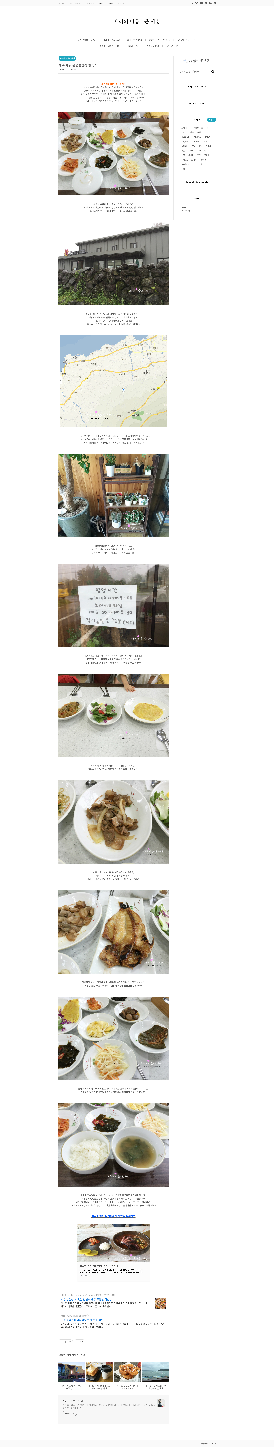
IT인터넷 (132, 45)
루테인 (207, 136)
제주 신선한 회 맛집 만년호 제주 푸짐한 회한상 (86, 1299)
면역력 (208, 146)
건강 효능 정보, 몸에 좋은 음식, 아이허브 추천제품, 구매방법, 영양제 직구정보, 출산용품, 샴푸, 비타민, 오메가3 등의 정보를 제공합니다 (109, 1406)
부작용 (204, 141)
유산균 (191, 155)
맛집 (195, 164)
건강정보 (152, 45)
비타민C (184, 159)
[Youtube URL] (201, 3)
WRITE (121, 3)
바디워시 (202, 150)
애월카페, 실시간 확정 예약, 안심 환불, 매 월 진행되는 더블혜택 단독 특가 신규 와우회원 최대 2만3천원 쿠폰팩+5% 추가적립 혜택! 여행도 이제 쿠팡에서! (112, 1325)
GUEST (101, 3)
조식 (199, 155)
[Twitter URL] (197, 3)
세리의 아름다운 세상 (137, 21)
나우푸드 (191, 150)
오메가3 (194, 159)
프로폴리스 (185, 164)
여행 (199, 132)
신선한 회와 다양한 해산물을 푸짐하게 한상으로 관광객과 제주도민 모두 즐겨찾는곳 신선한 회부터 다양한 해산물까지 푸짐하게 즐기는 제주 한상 (104, 1304)
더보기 (211, 119)
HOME (61, 3)
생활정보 (172, 45)
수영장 (203, 164)
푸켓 (183, 150)
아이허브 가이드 (109, 45)
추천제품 (184, 141)
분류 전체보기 (87, 39)
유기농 (203, 159)
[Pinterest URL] (210, 3)
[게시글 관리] (70, 1342)
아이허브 (195, 141)
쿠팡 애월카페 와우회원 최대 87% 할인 (82, 1320)
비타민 (184, 168)
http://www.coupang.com (73, 1316)
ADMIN (111, 3)
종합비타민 (198, 127)
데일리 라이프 (111, 39)
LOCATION (89, 3)
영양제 (206, 155)
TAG (70, 3)
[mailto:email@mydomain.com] (215, 3)
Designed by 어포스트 (208, 1443)
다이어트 (184, 146)
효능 (200, 146)
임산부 (191, 132)
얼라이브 (197, 136)
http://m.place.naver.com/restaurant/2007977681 (85, 1295)
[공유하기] (66, 1342)
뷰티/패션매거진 (186, 39)
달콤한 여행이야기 (159, 39)
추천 (183, 132)
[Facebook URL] (206, 3)
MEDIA (78, 3)
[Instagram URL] (192, 3)
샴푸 (193, 146)
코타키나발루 (186, 127)
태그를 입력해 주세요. (186, 136)
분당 (183, 155)
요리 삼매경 (134, 39)
